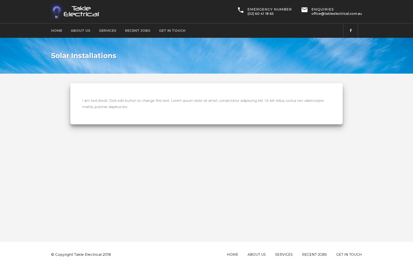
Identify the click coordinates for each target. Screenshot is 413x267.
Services (284, 254)
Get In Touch (349, 254)
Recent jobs (314, 254)
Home (232, 254)
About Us (257, 254)
